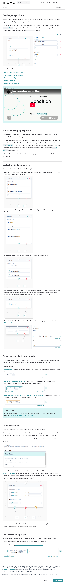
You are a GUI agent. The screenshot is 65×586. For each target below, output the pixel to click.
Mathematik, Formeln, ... (12, 323)
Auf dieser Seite (58, 7)
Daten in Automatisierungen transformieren (29, 545)
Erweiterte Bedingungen (12, 83)
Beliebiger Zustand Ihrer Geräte (14, 381)
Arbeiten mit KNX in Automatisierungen (21, 415)
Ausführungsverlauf (9, 473)
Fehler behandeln (9, 80)
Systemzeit (8, 369)
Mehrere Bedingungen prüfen (13, 72)
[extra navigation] (61, 2)
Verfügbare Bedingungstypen (13, 75)
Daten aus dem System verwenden (15, 78)
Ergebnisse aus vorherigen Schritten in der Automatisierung (23, 395)
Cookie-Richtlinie (9, 569)
